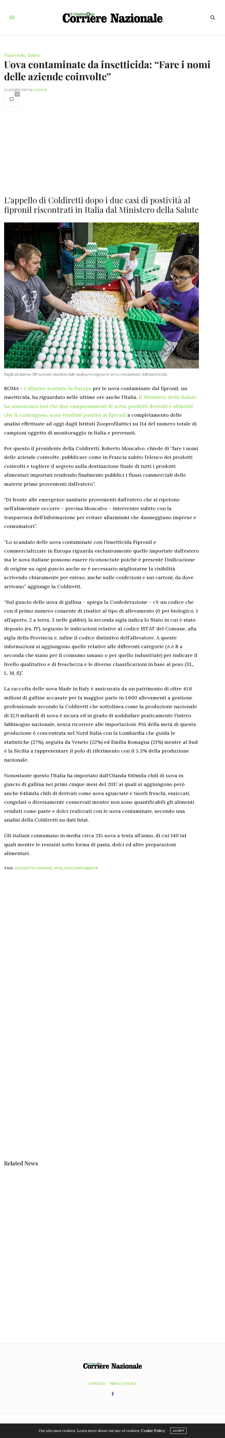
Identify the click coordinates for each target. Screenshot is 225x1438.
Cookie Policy (153, 1430)
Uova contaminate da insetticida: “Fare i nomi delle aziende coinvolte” (107, 70)
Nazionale (14, 55)
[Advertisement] (101, 150)
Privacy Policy (123, 1383)
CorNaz (40, 90)
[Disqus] (112, 947)
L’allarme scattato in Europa (57, 388)
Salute (33, 55)
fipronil (44, 868)
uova (58, 868)
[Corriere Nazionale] (113, 17)
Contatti (96, 1383)
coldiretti (24, 868)
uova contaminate (81, 868)
